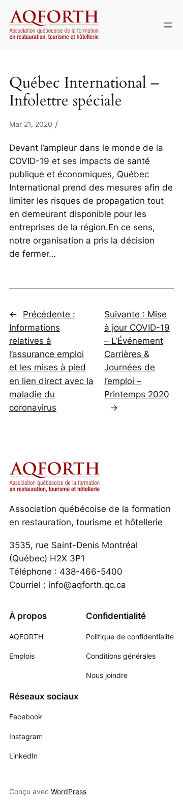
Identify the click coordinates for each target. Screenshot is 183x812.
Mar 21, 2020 (30, 124)
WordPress (68, 791)
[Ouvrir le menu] (168, 25)
